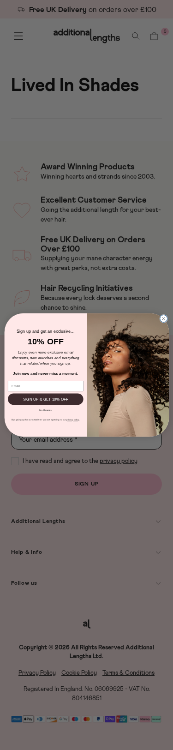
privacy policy (72, 420)
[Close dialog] (163, 318)
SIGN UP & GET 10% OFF (45, 399)
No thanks (45, 410)
